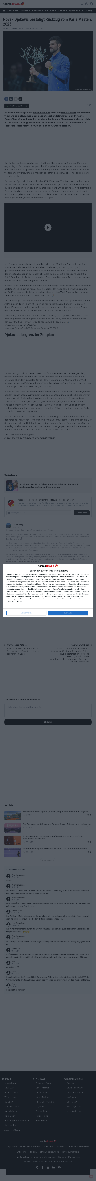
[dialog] (48, 591)
